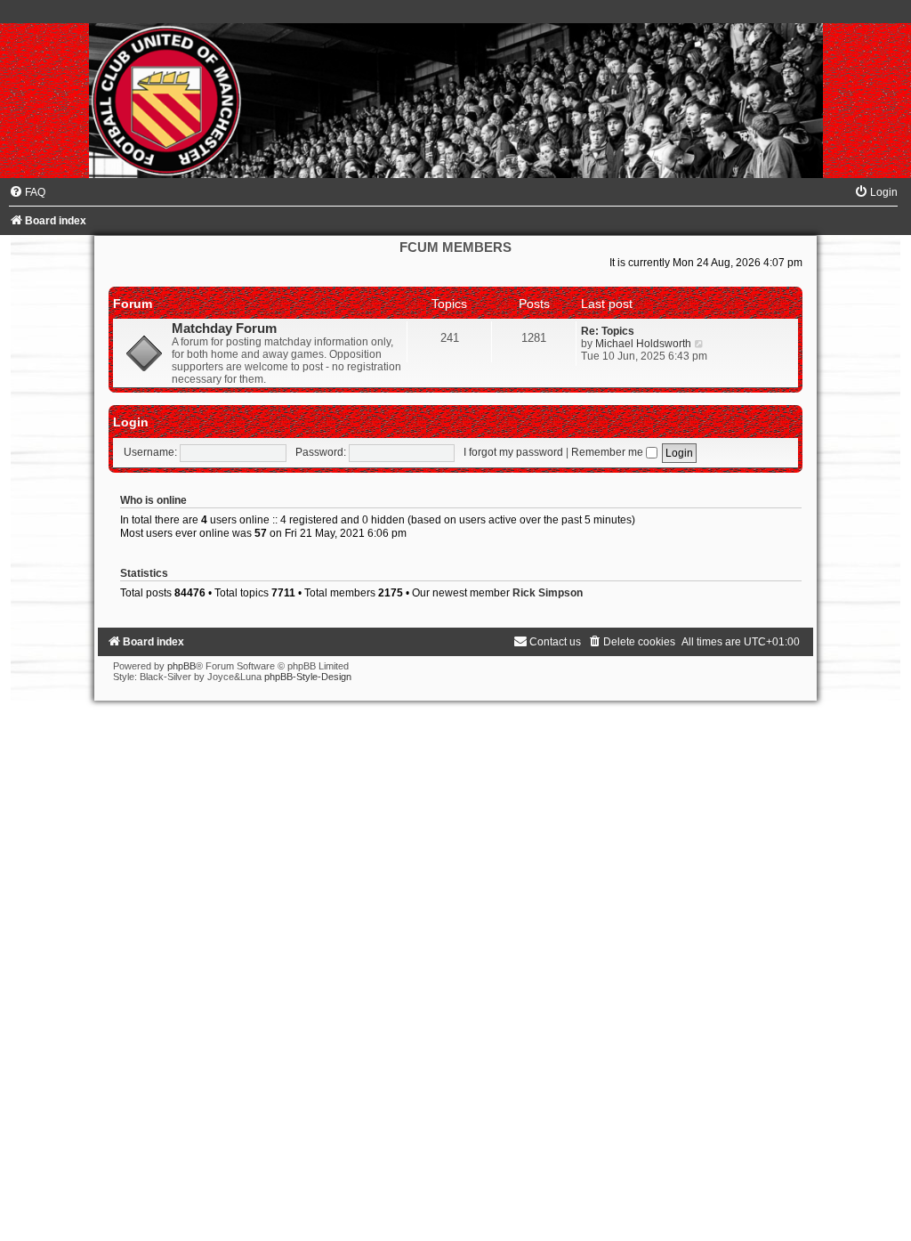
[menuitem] (27, 192)
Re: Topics (607, 331)
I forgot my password (513, 452)
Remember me (608, 452)
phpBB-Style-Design (307, 676)
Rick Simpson (547, 593)
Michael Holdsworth (643, 343)
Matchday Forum (224, 328)
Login (131, 422)
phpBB (181, 666)
